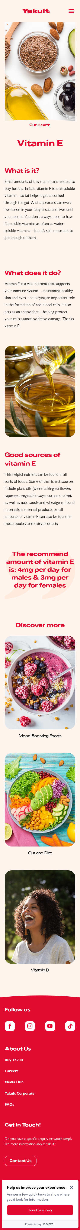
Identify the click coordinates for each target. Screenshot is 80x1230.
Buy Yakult (14, 1060)
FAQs (9, 1104)
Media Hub (14, 1082)
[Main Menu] (71, 11)
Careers (12, 1071)
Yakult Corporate (20, 1093)
